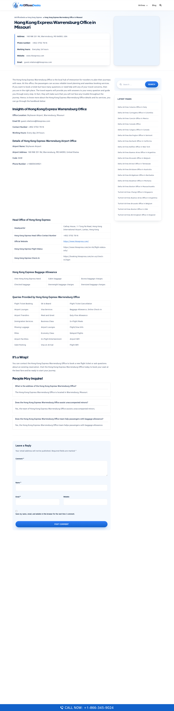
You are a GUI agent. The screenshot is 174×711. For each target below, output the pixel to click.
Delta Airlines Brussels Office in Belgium (134, 158)
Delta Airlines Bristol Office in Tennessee (134, 163)
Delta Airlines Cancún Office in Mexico (133, 118)
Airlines (141, 5)
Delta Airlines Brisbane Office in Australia (135, 169)
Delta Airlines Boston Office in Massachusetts (136, 186)
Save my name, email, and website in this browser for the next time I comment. (45, 514)
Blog (154, 5)
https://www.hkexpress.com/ (76, 241)
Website (66, 497)
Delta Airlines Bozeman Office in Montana (134, 180)
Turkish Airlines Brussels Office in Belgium (135, 203)
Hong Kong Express (34, 17)
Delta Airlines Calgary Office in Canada (133, 129)
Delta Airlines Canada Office (129, 124)
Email (18, 497)
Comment (20, 458)
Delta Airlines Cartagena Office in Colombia (135, 112)
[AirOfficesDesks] (26, 5)
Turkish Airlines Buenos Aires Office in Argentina (137, 197)
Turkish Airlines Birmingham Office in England (136, 215)
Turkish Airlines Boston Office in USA (133, 209)
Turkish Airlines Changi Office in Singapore (135, 192)
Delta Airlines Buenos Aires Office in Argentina (137, 152)
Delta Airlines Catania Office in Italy (132, 107)
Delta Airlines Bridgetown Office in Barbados (136, 175)
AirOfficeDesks (19, 17)
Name (18, 482)
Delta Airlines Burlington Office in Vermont (135, 135)
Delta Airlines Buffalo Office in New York (134, 146)
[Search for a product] (160, 5)
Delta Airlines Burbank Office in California (135, 141)
